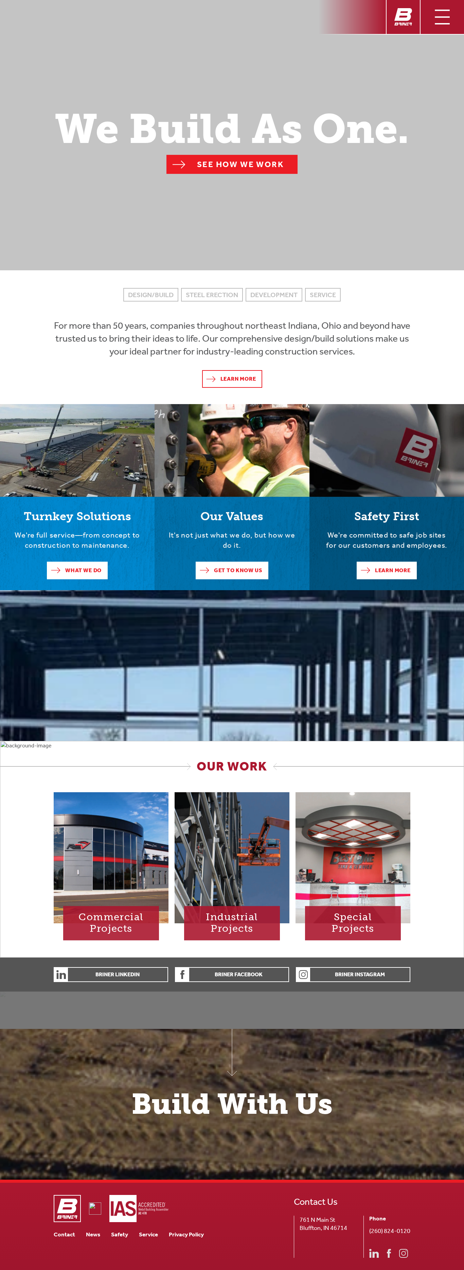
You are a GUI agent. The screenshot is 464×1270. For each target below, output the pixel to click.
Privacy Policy (186, 1234)
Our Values (167, 408)
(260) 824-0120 (389, 1231)
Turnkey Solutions (21, 408)
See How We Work (240, 164)
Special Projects (315, 796)
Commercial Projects (79, 796)
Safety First (323, 408)
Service (148, 1234)
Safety (119, 1234)
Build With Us (232, 1104)
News (93, 1234)
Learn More (238, 379)
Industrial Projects (196, 796)
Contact (64, 1234)
